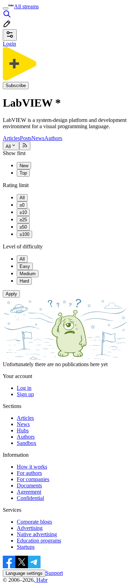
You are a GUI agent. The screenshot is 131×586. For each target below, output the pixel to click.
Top (23, 173)
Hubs (23, 430)
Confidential (30, 498)
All (8, 146)
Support (54, 573)
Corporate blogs (34, 522)
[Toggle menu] (5, 8)
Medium (28, 273)
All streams (26, 6)
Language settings (24, 573)
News (37, 138)
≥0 (22, 205)
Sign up (25, 394)
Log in (24, 388)
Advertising (30, 528)
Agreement (29, 492)
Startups (26, 547)
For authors (29, 473)
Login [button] (9, 44)
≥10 (23, 212)
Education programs (39, 540)
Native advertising (37, 534)
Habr (41, 580)
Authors (53, 138)
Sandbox (26, 443)
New (24, 165)
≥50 (23, 227)
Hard (24, 281)
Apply (11, 293)
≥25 (23, 219)
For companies (33, 479)
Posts (25, 138)
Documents (29, 485)
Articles (11, 138)
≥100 (24, 234)
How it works (32, 467)
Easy (25, 266)
